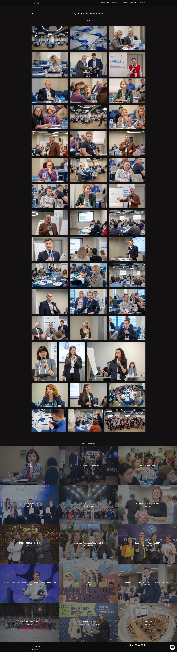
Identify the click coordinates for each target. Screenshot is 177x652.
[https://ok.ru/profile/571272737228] (142, 645)
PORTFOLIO (105, 3)
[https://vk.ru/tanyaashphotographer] (130, 645)
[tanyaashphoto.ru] (35, 2)
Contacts (142, 3)
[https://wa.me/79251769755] (133, 645)
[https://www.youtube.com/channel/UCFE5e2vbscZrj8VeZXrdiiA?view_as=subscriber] (139, 645)
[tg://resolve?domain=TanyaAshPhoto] (144, 645)
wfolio (36, 649)
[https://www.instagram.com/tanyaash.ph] (136, 645)
